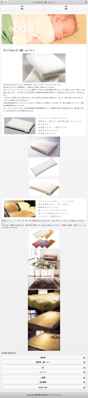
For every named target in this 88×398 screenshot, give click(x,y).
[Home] (86, 2)
